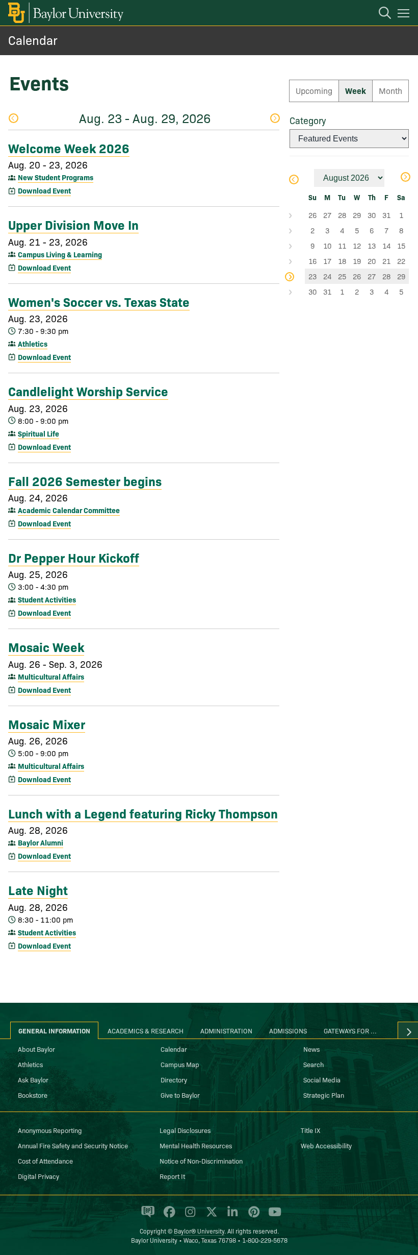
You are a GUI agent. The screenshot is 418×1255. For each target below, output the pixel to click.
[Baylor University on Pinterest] (252, 1216)
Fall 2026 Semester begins (85, 480)
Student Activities (47, 599)
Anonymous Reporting (50, 1130)
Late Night (38, 889)
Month (390, 90)
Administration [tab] (226, 1030)
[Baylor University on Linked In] (230, 1216)
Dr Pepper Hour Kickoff (73, 557)
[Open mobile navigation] (405, 15)
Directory (174, 1079)
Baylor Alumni (40, 842)
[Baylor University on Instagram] (188, 1216)
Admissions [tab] (288, 1030)
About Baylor (36, 1048)
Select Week (297, 215)
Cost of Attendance (45, 1160)
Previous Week (13, 119)
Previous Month (293, 180)
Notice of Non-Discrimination (201, 1160)
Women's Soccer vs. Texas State (99, 301)
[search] (380, 14)
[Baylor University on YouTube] (272, 1216)
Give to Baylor (180, 1094)
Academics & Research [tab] (146, 1030)
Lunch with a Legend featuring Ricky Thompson (143, 813)
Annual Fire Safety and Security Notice (73, 1145)
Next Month (405, 178)
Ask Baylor (33, 1079)
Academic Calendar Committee (69, 510)
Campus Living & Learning (60, 254)
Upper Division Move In (73, 224)
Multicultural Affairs (51, 676)
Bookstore (32, 1094)
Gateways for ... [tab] (350, 1030)
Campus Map (180, 1064)
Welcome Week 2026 (68, 147)
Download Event (44, 190)
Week (355, 90)
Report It (172, 1175)
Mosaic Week (46, 646)
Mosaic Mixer (46, 723)
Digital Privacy (38, 1175)
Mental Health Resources (196, 1145)
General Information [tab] (54, 1030)
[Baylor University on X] (209, 1216)
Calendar (33, 39)
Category (308, 120)
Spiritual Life (38, 433)
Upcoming (314, 90)
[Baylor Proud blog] (146, 1216)
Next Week (274, 119)
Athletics (32, 344)
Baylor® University (199, 1230)
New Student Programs (55, 177)
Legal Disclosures (185, 1130)
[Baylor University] (65, 13)
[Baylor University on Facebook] (167, 1216)
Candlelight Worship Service (88, 390)
